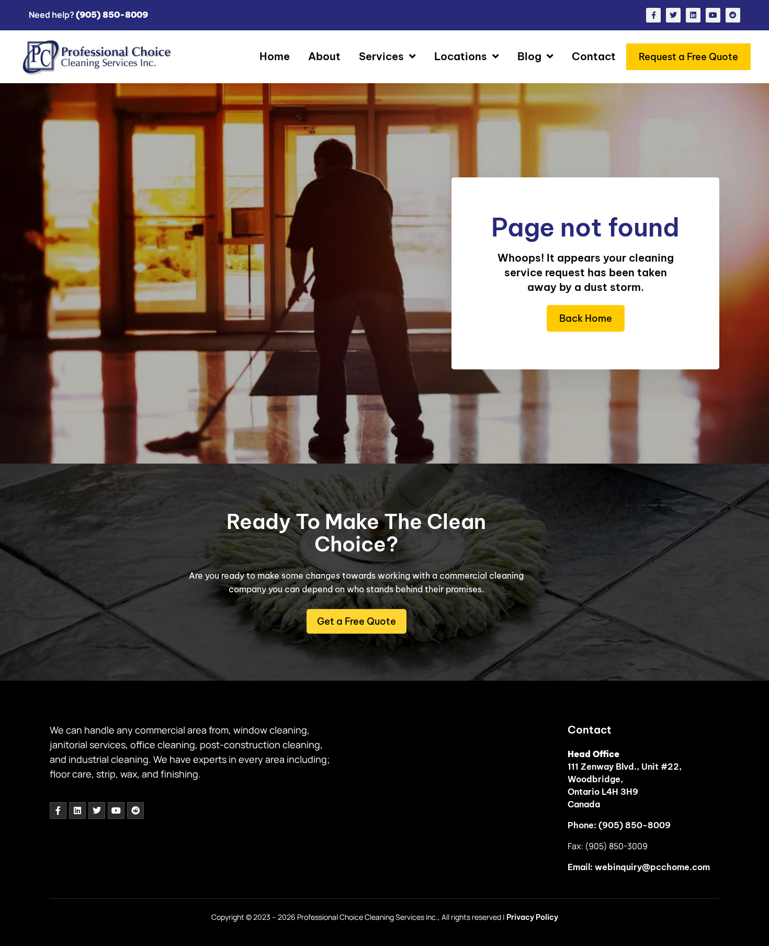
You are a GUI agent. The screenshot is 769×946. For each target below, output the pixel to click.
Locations (460, 56)
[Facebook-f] (653, 15)
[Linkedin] (693, 15)
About (324, 56)
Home (274, 56)
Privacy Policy (532, 917)
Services (381, 56)
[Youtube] (713, 15)
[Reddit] (733, 15)
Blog (529, 56)
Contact (594, 56)
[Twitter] (673, 15)
